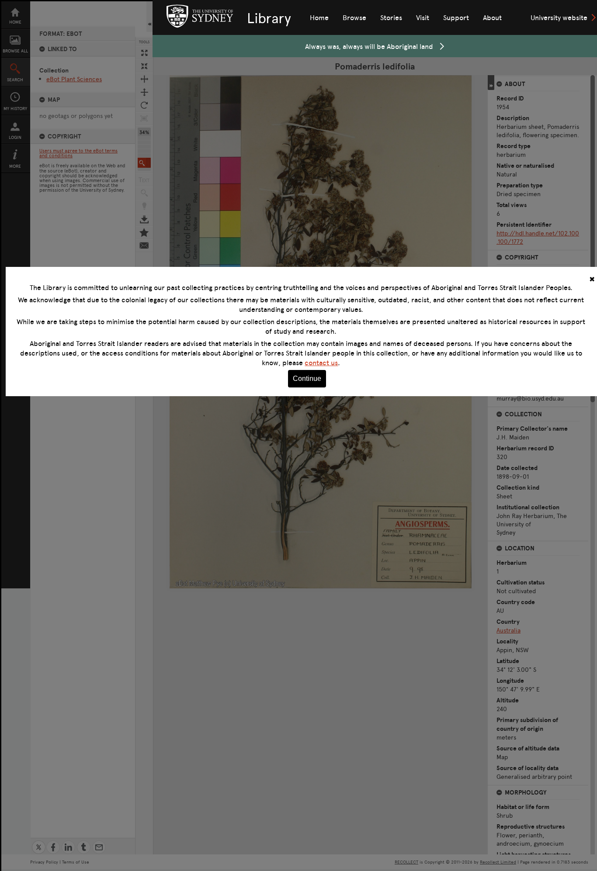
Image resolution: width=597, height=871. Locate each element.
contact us (321, 362)
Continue (307, 378)
